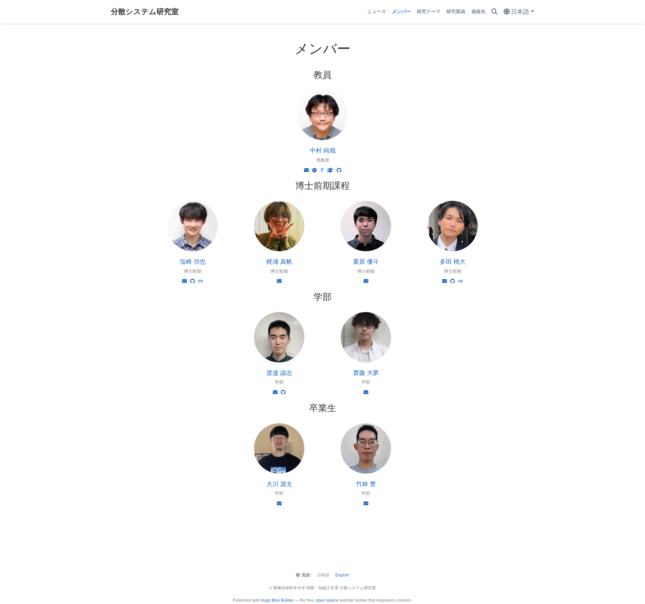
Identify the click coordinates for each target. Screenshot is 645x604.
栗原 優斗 (366, 261)
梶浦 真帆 (279, 261)
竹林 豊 (366, 484)
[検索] (494, 12)
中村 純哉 (323, 150)
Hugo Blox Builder (277, 600)
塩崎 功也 (193, 261)
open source (327, 600)
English (342, 575)
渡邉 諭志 (279, 373)
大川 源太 (279, 484)
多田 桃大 (453, 261)
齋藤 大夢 (366, 373)
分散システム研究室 (145, 11)
